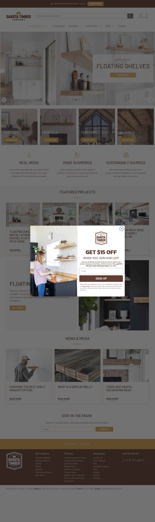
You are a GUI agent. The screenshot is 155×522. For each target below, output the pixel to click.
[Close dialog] (122, 229)
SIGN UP (101, 278)
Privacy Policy (86, 286)
